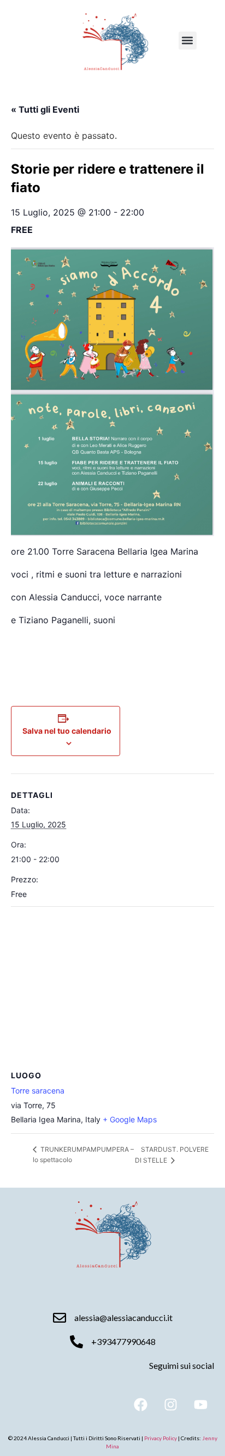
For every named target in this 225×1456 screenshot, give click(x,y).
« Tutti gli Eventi (45, 109)
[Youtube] (200, 1404)
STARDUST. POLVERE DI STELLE (172, 1154)
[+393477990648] (76, 1341)
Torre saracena (37, 1090)
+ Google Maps (130, 1119)
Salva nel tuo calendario (66, 730)
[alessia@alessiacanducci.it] (59, 1317)
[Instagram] (170, 1404)
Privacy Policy (161, 1438)
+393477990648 (123, 1341)
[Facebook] (140, 1404)
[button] (188, 41)
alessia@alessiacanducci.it (123, 1317)
